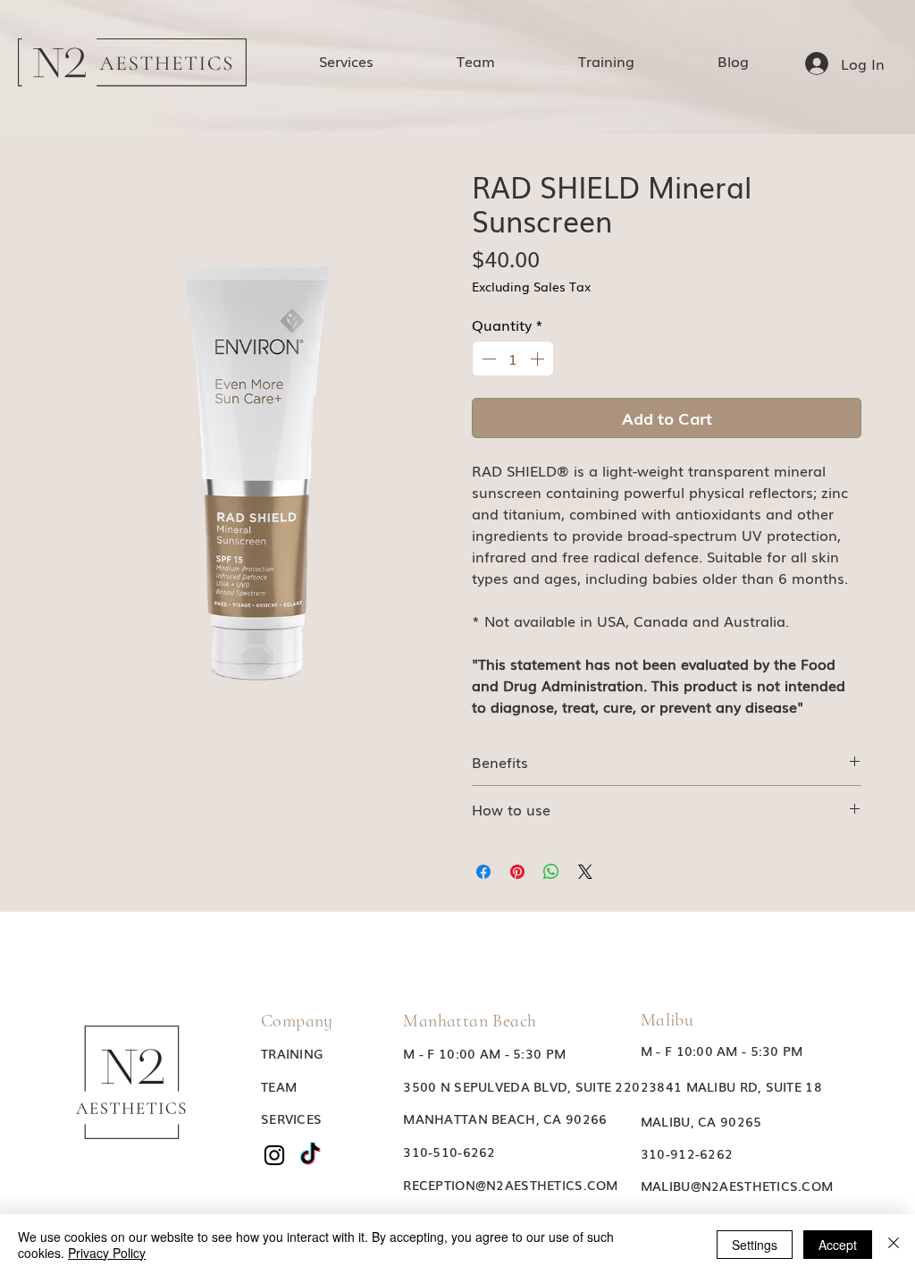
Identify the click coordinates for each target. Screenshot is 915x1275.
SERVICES (291, 1118)
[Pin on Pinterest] (517, 871)
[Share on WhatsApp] (551, 871)
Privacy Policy (107, 1253)
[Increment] (538, 359)
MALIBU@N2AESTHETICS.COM (737, 1186)
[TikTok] (310, 1155)
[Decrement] (486, 359)
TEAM (279, 1086)
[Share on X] (585, 871)
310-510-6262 (449, 1152)
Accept (837, 1245)
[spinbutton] (512, 359)
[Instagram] (274, 1155)
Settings (754, 1245)
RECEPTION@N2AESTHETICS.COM (510, 1185)
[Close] (893, 1245)
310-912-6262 (687, 1153)
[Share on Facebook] (483, 871)
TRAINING (292, 1053)
